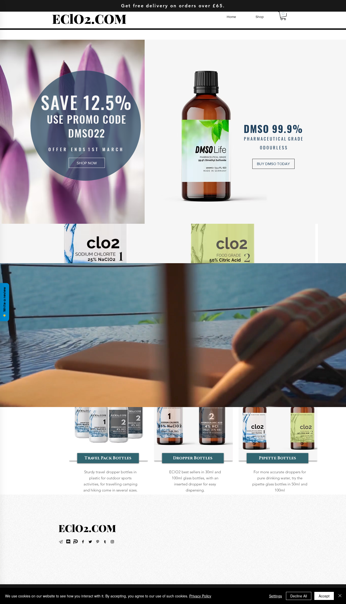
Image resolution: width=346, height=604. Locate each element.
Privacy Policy (200, 595)
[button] (283, 16)
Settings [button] (275, 595)
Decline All (298, 595)
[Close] (340, 596)
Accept (324, 595)
